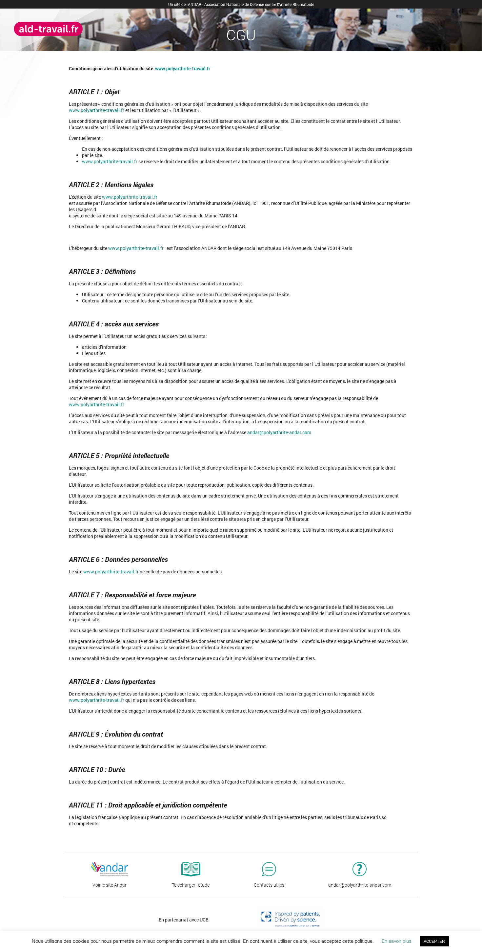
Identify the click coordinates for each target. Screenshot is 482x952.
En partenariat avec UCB (184, 920)
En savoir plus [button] (397, 941)
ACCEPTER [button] (434, 941)
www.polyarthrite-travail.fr (136, 248)
